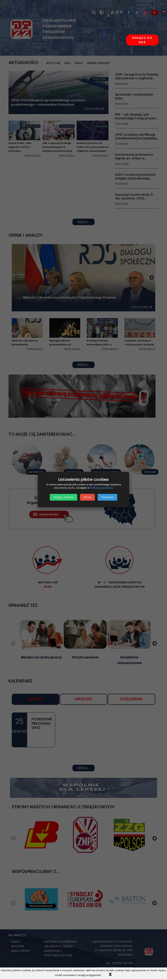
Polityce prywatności (101, 488)
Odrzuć (87, 497)
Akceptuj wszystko (63, 497)
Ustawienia (107, 497)
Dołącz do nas (142, 40)
